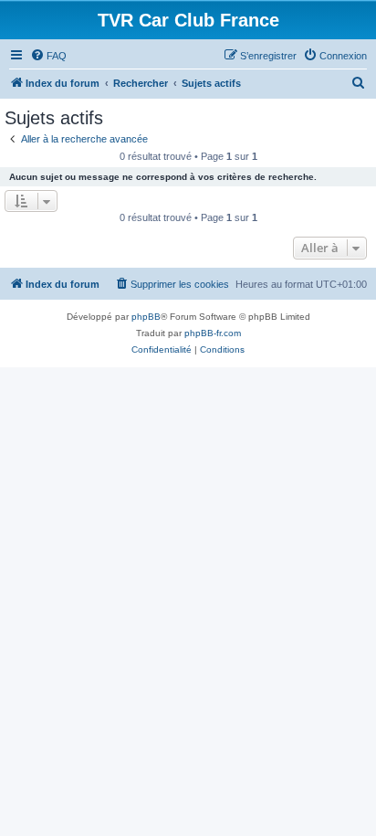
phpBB (146, 317)
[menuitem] (48, 56)
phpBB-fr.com (212, 333)
